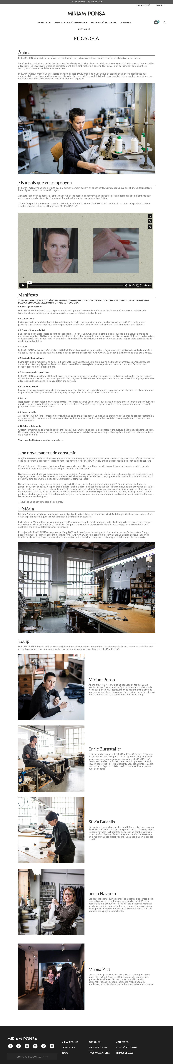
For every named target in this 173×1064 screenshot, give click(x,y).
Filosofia (126, 22)
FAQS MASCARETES (99, 1052)
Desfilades (84, 29)
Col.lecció (43, 22)
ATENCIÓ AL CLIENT (126, 1047)
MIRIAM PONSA (69, 1042)
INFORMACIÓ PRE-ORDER (104, 22)
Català (159, 5)
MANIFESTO (122, 1042)
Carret (158, 21)
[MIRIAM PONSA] (86, 13)
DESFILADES (68, 1047)
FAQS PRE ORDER (98, 1047)
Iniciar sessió (143, 5)
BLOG (64, 1052)
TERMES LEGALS (124, 1052)
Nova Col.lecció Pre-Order (70, 22)
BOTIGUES (94, 1042)
